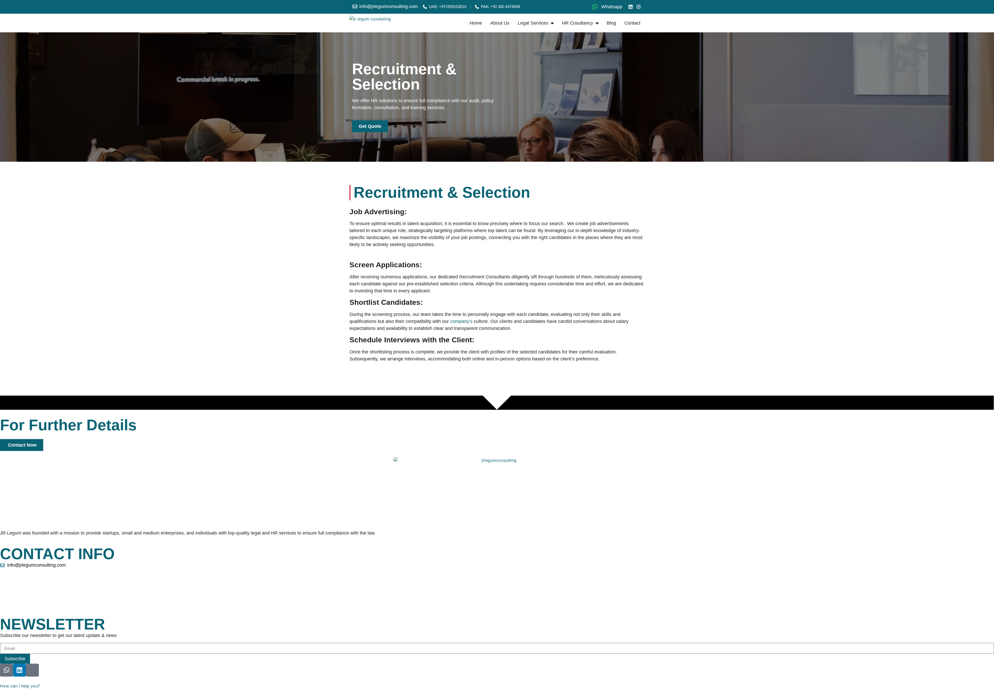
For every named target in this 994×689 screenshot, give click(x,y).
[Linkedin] (630, 7)
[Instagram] (638, 7)
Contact (632, 23)
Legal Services (533, 23)
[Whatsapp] (6, 670)
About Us (499, 23)
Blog (611, 23)
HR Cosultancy (577, 23)
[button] (20, 685)
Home (476, 23)
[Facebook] (32, 670)
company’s (461, 321)
